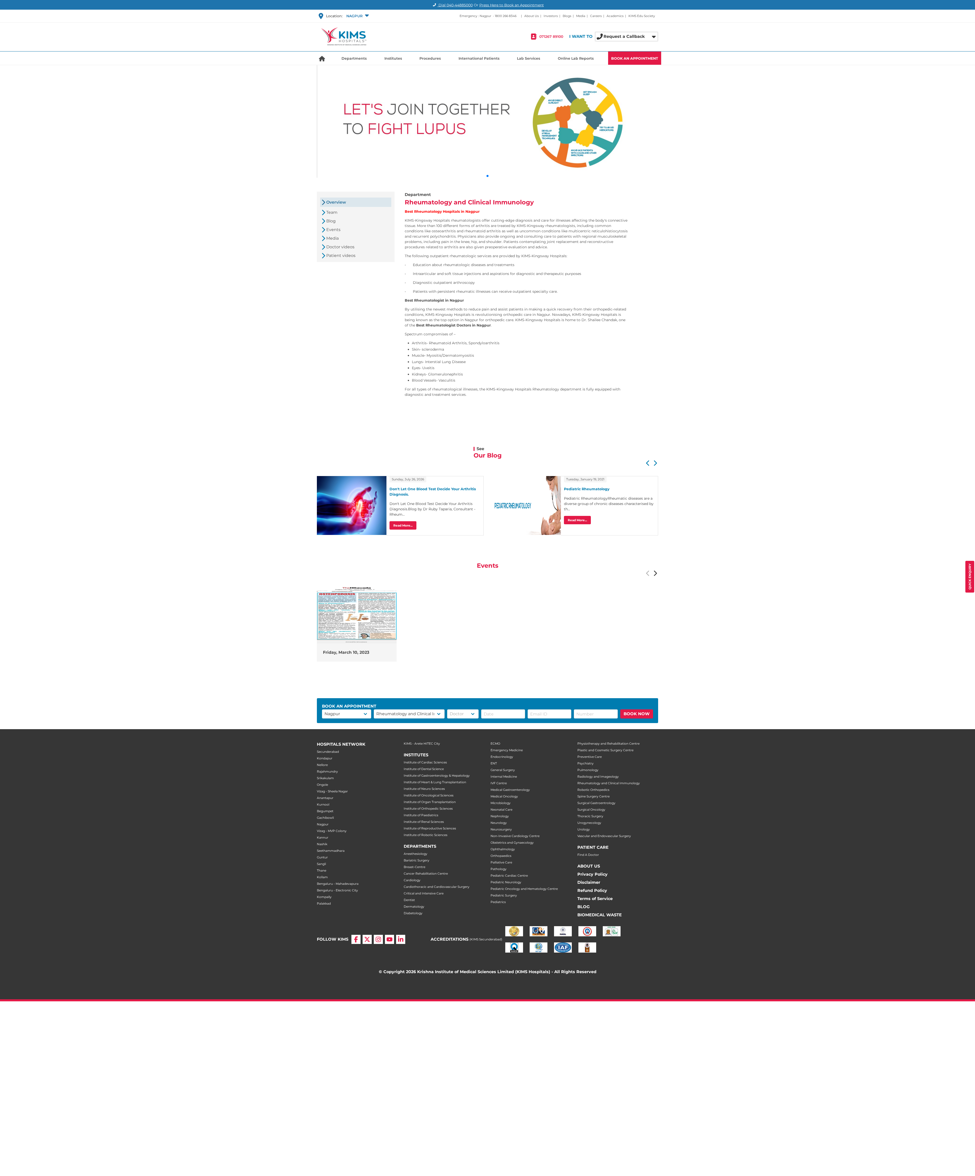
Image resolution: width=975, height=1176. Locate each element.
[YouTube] (389, 939)
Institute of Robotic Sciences (425, 835)
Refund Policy (592, 890)
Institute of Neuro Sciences (424, 789)
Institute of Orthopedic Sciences (428, 808)
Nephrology (500, 816)
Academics (615, 16)
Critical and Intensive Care (424, 893)
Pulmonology (587, 770)
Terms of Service (595, 898)
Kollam (322, 877)
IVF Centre (499, 783)
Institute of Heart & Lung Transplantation (435, 782)
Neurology (499, 823)
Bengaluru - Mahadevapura (338, 884)
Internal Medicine (504, 776)
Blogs (567, 16)
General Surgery (503, 770)
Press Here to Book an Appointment (511, 5)
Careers (596, 16)
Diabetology (413, 913)
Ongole (322, 785)
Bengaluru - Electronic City (337, 890)
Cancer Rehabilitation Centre (426, 873)
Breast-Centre (414, 867)
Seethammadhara (331, 851)
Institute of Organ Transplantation (430, 802)
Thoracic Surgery (590, 816)
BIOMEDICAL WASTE (599, 914)
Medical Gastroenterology (510, 790)
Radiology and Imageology (598, 776)
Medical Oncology (504, 796)
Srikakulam (325, 778)
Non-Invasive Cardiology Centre (515, 836)
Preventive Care (589, 757)
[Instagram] (378, 939)
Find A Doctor (588, 855)
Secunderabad (328, 752)
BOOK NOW (637, 713)
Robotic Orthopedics (593, 790)
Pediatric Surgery (504, 895)
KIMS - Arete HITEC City (422, 743)
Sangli (321, 864)
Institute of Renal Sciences (424, 822)
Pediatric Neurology (506, 882)
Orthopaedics (501, 856)
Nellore (322, 765)
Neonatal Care (501, 809)
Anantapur (325, 798)
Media (580, 16)
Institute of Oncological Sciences (428, 795)
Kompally (324, 897)
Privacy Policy (592, 874)
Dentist (409, 900)
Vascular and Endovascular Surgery (604, 836)
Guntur (322, 857)
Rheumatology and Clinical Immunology (608, 783)
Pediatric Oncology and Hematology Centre (524, 889)
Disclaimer (588, 882)
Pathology (499, 869)
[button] (357, 16)
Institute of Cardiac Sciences (425, 762)
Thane (321, 870)
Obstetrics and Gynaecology (512, 842)
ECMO (495, 743)
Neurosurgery (501, 829)
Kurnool (323, 804)
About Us (531, 16)
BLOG (583, 906)
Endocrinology (502, 757)
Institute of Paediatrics (421, 815)
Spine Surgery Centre (593, 796)
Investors (551, 16)
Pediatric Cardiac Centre (509, 875)
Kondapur (324, 758)
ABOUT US (588, 866)
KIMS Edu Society (641, 16)
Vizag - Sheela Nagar (332, 791)
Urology (583, 829)
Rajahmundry (327, 771)
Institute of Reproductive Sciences (430, 828)
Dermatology (414, 906)
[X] (367, 939)
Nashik (322, 844)
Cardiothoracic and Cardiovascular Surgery (436, 887)
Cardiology (412, 880)
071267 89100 (551, 36)
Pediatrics (498, 902)
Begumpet (325, 811)
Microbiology (501, 803)
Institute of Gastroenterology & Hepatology (437, 775)
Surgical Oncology (591, 809)
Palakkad (324, 903)
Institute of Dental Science (424, 769)
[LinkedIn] (400, 939)
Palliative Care (501, 862)
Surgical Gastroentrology (596, 803)
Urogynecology (589, 823)
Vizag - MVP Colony (332, 831)
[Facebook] (356, 939)
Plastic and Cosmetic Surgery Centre (605, 750)
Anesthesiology (415, 854)
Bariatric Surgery (416, 860)
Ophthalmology (503, 849)
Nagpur (323, 824)
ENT (494, 763)
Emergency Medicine (507, 750)
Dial (455, 5)
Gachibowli (325, 818)
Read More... (403, 525)
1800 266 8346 (505, 16)
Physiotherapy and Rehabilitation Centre (608, 743)
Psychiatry (585, 763)
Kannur (322, 837)
